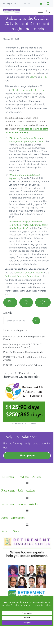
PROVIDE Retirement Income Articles (22, 365)
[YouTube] (40, 3)
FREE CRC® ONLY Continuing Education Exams (24, 338)
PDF (26, 302)
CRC (33, 76)
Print (10, 302)
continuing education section (28, 272)
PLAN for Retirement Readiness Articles (23, 352)
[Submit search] (36, 320)
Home (6, 3)
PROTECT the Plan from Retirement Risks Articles (24, 358)
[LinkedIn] (48, 3)
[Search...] (48, 11)
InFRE (44, 76)
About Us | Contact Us (20, 3)
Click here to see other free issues (29, 90)
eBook (43, 302)
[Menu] (40, 11)
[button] (27, 483)
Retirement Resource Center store (22, 276)
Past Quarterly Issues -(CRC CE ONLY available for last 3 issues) (22, 346)
